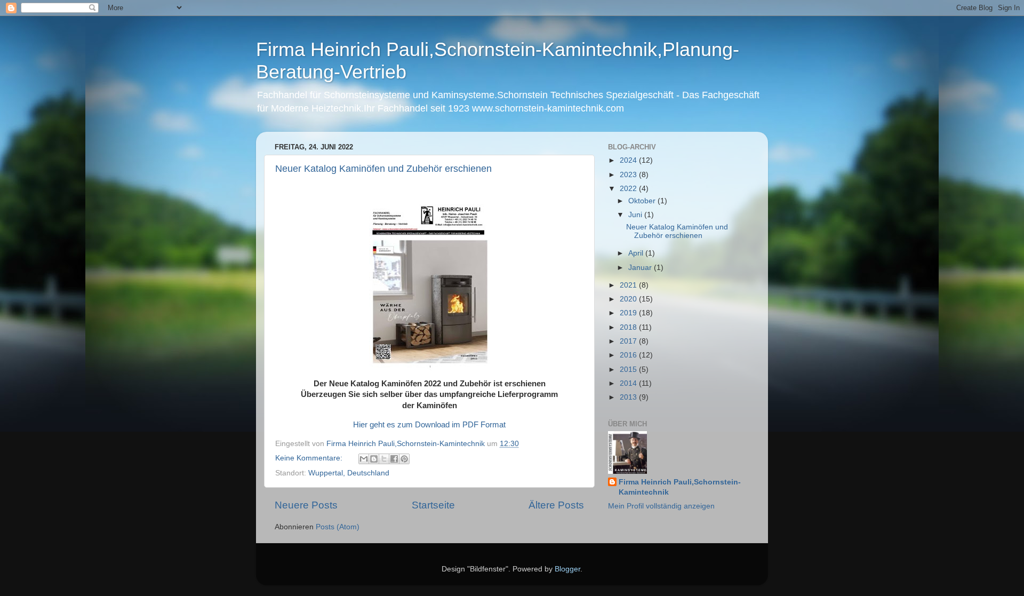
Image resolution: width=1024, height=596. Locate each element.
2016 (629, 355)
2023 (629, 175)
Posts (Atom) (337, 527)
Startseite (433, 505)
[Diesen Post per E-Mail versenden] (363, 459)
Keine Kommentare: (310, 458)
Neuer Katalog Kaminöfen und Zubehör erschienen (383, 168)
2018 (629, 327)
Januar (641, 268)
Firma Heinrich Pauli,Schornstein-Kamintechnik (680, 487)
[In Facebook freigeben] (394, 459)
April (636, 253)
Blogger (567, 569)
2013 (629, 397)
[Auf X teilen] (384, 459)
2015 (629, 369)
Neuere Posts (306, 505)
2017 (629, 341)
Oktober (643, 201)
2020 (629, 299)
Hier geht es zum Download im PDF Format (429, 424)
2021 (629, 285)
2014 (629, 383)
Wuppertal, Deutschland (348, 473)
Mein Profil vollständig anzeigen (661, 506)
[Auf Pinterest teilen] (404, 459)
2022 (629, 189)
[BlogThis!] (374, 459)
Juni (636, 215)
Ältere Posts (556, 505)
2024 (629, 160)
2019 (629, 313)
